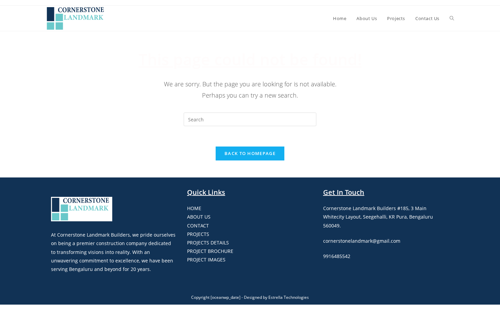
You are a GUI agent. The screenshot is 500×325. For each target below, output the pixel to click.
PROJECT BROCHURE (210, 251)
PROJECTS (198, 234)
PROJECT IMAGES (206, 259)
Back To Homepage (250, 153)
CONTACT (198, 225)
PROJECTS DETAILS (208, 242)
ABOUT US (199, 216)
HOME (194, 208)
